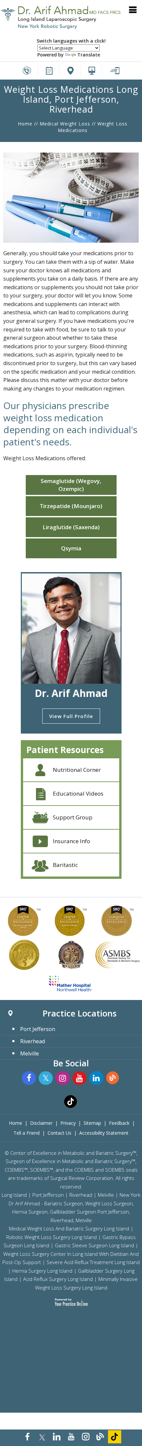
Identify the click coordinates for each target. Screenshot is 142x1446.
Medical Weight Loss (65, 123)
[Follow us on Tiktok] (114, 1436)
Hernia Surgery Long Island (42, 1270)
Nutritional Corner (77, 770)
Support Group (72, 817)
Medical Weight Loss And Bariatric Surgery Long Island (69, 1228)
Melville (29, 1053)
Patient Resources (65, 750)
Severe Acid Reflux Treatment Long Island (93, 1262)
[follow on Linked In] (56, 1436)
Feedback (119, 1123)
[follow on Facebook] (27, 1436)
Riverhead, (62, 1220)
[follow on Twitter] (42, 1436)
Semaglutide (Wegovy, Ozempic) (71, 485)
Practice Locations (80, 1013)
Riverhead (32, 1041)
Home (25, 123)
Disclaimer (41, 1123)
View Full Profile (71, 716)
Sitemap (92, 1123)
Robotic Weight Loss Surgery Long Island (51, 1237)
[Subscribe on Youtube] (71, 1436)
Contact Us (59, 1133)
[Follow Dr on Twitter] (46, 1078)
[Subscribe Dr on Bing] (113, 1078)
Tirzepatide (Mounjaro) (71, 506)
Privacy (68, 1123)
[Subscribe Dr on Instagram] (62, 1078)
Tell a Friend (27, 1133)
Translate (88, 55)
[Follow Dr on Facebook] (29, 1078)
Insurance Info (71, 841)
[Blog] (100, 1436)
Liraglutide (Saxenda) (71, 527)
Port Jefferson (37, 1029)
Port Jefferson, (113, 1211)
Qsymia (71, 548)
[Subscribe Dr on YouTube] (79, 1078)
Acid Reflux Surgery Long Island (58, 1279)
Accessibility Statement (103, 1133)
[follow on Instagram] (85, 1436)
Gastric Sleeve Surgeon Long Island (94, 1245)
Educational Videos (78, 793)
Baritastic (65, 865)
